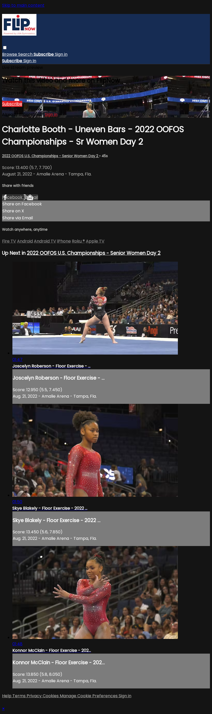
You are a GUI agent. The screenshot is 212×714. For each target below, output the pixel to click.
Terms (19, 696)
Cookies (51, 696)
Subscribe (12, 104)
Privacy (35, 696)
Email (32, 197)
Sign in (61, 54)
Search (26, 54)
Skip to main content (23, 5)
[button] (4, 47)
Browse (10, 54)
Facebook (13, 197)
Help (7, 696)
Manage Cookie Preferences (89, 696)
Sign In (29, 61)
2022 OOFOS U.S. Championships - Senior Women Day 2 (50, 156)
